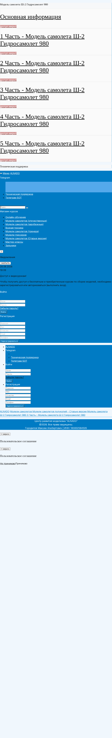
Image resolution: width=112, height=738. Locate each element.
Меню (6, 173)
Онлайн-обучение (15, 217)
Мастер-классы (14, 242)
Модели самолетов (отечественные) (26, 220)
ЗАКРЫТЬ (5, 263)
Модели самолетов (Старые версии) (26, 238)
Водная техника (14, 227)
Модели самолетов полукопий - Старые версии (60, 411)
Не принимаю (7, 463)
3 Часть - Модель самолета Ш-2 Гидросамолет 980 (56, 415)
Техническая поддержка (19, 194)
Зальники (10, 245)
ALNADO (15, 173)
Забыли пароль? (9, 308)
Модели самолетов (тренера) (22, 231)
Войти (3, 312)
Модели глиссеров (15, 235)
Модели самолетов (21, 411)
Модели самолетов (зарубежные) (24, 224)
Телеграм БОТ (13, 197)
